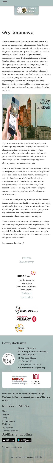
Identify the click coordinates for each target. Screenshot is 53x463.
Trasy (4, 418)
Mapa (4, 411)
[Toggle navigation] (5, 3)
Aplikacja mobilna (10, 431)
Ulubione (6, 424)
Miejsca (5, 414)
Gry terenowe (8, 421)
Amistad (30, 457)
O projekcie (7, 427)
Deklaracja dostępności (12, 447)
